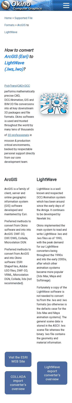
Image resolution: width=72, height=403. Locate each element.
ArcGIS (21, 25)
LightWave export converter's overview (52, 373)
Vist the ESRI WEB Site (18, 359)
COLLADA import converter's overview (18, 383)
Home (8, 18)
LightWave (10, 32)
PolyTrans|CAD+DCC (17, 85)
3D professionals (18, 135)
